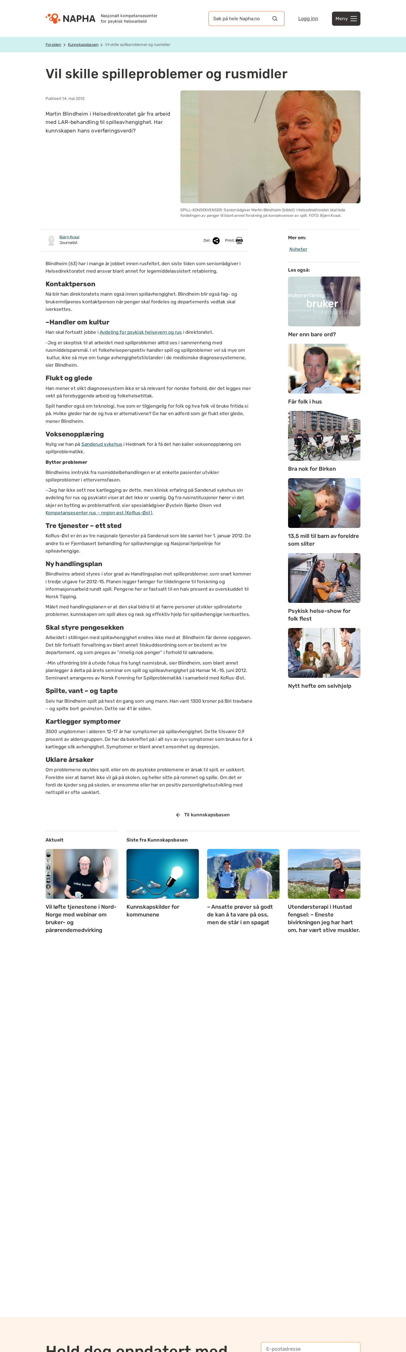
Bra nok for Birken (312, 468)
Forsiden (53, 44)
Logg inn (308, 18)
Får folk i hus (305, 401)
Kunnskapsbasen (83, 44)
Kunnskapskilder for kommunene (152, 910)
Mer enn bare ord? (312, 334)
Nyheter (298, 249)
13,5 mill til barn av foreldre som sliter (323, 540)
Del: (208, 240)
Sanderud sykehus (101, 444)
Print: (230, 240)
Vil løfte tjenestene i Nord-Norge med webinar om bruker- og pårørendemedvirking (81, 918)
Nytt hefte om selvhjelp (319, 685)
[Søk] (275, 19)
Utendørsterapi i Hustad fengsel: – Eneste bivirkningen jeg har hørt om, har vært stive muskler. (324, 918)
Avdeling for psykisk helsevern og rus (141, 332)
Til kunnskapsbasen (207, 814)
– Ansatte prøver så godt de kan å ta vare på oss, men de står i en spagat (240, 914)
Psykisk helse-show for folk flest (319, 615)
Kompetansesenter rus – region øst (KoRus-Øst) (99, 512)
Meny (342, 18)
